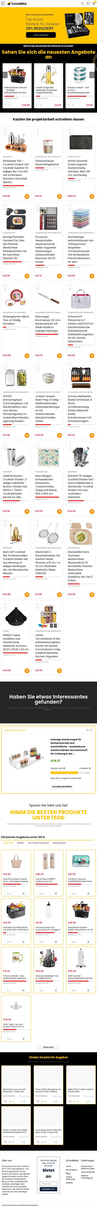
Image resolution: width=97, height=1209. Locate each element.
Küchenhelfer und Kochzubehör (47, 312)
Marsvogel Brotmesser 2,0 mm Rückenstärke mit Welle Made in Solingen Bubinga (47, 324)
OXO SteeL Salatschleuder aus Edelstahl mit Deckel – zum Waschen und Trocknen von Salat (79, 92)
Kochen (6, 631)
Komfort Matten (74, 157)
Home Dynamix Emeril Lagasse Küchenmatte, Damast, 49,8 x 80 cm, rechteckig (79, 168)
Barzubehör (7, 157)
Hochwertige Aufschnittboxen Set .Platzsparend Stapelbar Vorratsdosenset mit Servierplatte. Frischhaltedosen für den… (80, 249)
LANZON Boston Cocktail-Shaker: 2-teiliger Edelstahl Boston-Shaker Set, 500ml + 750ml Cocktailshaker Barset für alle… (15, 486)
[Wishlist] (88, 3)
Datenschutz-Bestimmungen (88, 1167)
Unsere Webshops (70, 1178)
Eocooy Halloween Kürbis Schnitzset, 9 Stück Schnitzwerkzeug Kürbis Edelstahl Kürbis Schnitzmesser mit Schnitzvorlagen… (80, 408)
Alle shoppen (71, 1170)
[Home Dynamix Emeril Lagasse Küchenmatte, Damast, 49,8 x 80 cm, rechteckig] (81, 142)
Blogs (68, 1173)
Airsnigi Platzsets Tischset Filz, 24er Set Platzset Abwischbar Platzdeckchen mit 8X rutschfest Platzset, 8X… (15, 247)
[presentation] (4, 75)
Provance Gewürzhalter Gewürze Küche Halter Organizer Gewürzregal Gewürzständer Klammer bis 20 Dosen (45, 249)
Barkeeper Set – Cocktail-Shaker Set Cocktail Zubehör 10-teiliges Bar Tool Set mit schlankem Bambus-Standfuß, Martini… (16, 171)
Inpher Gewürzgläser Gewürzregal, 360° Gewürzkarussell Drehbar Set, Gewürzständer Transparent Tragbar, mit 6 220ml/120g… (68, 746)
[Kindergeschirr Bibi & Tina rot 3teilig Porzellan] (16, 298)
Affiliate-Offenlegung (86, 1176)
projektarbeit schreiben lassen (58, 119)
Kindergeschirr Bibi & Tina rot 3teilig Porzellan (16, 320)
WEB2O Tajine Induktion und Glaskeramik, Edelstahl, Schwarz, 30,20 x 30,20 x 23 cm (16, 642)
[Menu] (3, 3)
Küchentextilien (9, 233)
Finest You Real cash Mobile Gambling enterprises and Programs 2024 (15, 1132)
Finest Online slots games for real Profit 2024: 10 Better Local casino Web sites (48, 1091)
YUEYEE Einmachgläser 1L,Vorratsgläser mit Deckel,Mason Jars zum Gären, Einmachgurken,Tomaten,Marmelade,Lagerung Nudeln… (16, 408)
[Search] (82, 3)
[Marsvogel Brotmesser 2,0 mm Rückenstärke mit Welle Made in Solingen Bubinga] (48, 298)
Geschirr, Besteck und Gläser (14, 312)
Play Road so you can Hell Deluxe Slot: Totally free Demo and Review (14, 1091)
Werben (69, 1182)
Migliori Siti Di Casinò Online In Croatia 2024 (81, 1090)
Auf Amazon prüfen (27, 196)
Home (68, 1166)
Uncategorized (9, 1096)
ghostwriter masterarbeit (48, 825)
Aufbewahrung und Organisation (48, 157)
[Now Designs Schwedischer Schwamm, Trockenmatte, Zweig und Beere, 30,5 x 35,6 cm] (48, 457)
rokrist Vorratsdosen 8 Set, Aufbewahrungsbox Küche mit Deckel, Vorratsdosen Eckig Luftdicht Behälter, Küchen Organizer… (47, 645)
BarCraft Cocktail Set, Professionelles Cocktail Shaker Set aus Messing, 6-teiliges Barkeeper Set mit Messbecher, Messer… (16, 562)
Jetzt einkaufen (40, 35)
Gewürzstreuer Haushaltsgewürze (47, 162)
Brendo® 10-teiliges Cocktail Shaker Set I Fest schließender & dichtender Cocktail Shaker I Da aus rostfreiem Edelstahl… (81, 486)
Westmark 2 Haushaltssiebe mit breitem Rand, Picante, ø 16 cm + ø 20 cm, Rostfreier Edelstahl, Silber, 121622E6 (47, 562)
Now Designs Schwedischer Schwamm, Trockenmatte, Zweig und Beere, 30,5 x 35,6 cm (46, 484)
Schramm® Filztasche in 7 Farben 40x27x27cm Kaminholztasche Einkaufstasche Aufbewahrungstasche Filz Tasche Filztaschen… (81, 329)
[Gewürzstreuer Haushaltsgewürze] (48, 142)
